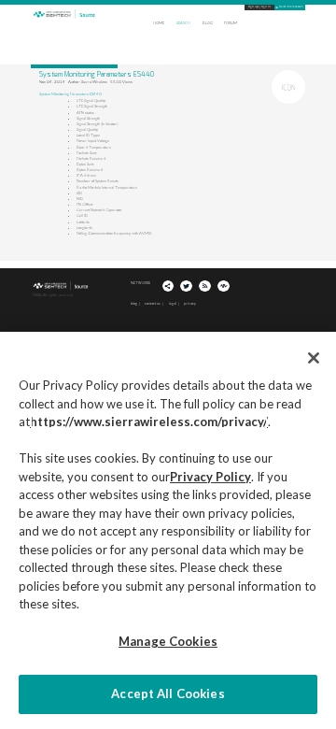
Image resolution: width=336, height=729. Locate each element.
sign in (266, 7)
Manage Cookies (168, 641)
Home (158, 23)
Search (183, 23)
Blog (208, 23)
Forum (230, 23)
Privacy (190, 303)
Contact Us (153, 303)
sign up (253, 7)
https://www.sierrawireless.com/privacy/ (149, 421)
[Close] (313, 358)
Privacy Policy (210, 476)
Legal (172, 303)
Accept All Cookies (167, 693)
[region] (168, 530)
